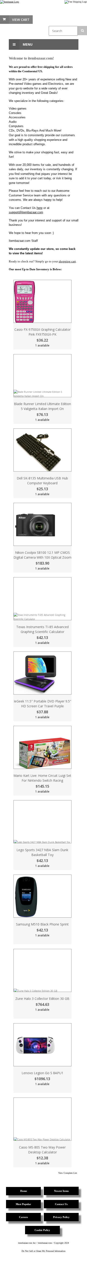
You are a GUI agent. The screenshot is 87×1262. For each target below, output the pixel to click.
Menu (27, 44)
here (39, 208)
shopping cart (67, 261)
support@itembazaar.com (26, 212)
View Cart (20, 19)
